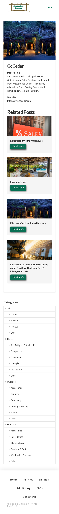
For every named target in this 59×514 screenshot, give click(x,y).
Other (13, 332)
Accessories (16, 387)
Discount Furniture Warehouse (26, 140)
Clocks (14, 314)
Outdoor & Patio (19, 449)
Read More (18, 146)
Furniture (11, 424)
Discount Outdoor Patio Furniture (28, 223)
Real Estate (16, 369)
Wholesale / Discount (21, 455)
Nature (14, 412)
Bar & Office (17, 436)
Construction (17, 357)
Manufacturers (18, 443)
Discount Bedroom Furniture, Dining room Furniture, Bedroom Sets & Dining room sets (29, 268)
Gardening (16, 400)
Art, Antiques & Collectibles (24, 345)
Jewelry (14, 320)
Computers (16, 351)
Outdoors (11, 381)
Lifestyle (15, 363)
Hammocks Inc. (18, 181)
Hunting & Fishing (19, 406)
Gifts (9, 308)
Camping (15, 394)
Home (10, 339)
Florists (14, 326)
